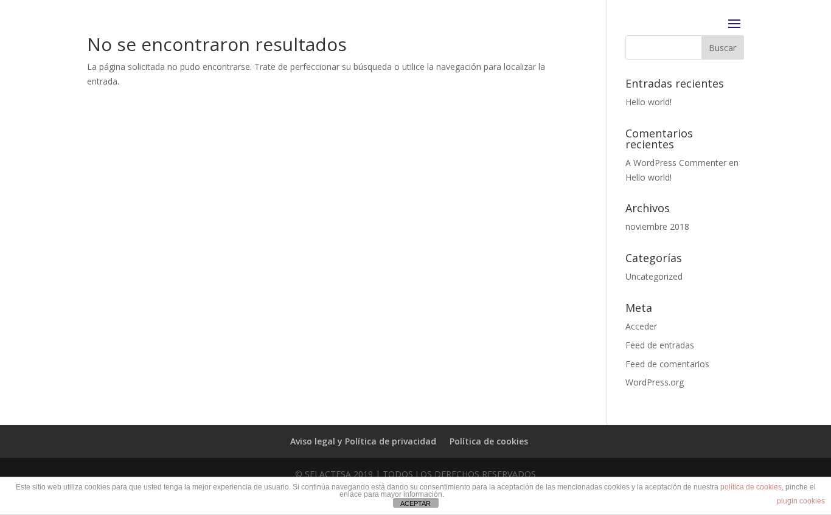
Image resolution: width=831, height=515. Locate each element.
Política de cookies (489, 441)
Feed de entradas (659, 345)
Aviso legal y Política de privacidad (363, 441)
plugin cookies (801, 501)
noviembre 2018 (657, 226)
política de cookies (751, 487)
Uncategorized (654, 276)
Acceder (641, 326)
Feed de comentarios (667, 364)
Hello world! (648, 102)
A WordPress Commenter (675, 162)
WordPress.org (654, 382)
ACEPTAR (415, 503)
